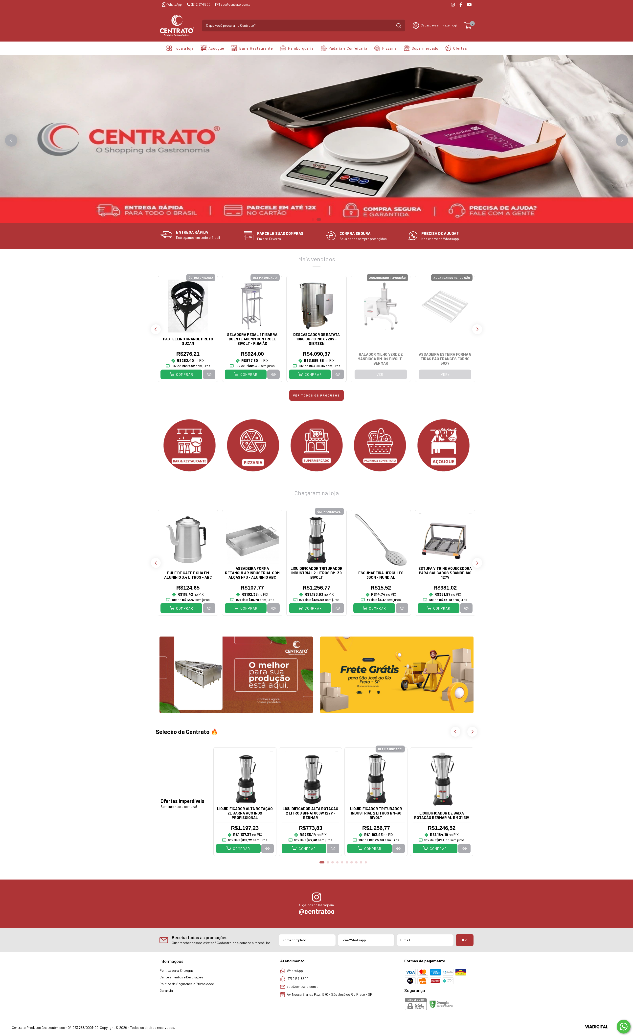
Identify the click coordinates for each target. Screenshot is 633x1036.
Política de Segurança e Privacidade (186, 984)
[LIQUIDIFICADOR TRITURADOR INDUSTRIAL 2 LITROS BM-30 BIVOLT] (338, 608)
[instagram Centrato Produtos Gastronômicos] (453, 4)
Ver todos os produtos (316, 395)
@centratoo (317, 911)
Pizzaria (389, 48)
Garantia (166, 990)
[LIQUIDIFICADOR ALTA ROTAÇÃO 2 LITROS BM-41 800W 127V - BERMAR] (333, 848)
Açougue (216, 48)
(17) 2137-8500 (200, 4)
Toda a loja (184, 48)
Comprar (184, 374)
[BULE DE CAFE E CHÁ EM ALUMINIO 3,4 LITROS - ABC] (209, 608)
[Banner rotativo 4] (380, 445)
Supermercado (425, 48)
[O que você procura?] (398, 25)
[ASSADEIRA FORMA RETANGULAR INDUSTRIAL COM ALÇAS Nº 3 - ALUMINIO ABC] (273, 608)
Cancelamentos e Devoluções (181, 977)
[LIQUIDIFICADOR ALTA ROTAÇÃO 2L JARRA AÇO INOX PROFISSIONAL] (267, 848)
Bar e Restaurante (256, 48)
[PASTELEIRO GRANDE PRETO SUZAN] (209, 374)
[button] (11, 140)
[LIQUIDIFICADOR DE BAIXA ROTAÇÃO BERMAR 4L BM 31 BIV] (464, 848)
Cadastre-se (429, 25)
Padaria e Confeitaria (348, 48)
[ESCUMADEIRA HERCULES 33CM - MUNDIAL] (402, 608)
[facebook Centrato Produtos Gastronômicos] (460, 4)
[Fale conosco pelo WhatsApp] (624, 1027)
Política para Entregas (176, 970)
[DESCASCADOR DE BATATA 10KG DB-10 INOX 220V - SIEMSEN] (338, 374)
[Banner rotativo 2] (253, 445)
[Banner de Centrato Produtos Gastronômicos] (236, 675)
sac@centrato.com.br (236, 4)
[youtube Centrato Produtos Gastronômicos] (469, 4)
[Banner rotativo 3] (316, 445)
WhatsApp (174, 4)
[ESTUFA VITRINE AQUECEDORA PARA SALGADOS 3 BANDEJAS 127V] (466, 608)
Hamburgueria (301, 48)
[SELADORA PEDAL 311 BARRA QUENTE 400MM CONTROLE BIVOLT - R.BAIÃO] (273, 374)
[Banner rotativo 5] (443, 445)
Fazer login (450, 25)
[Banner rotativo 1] (189, 445)
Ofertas (460, 48)
